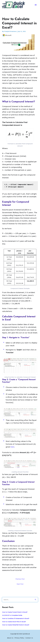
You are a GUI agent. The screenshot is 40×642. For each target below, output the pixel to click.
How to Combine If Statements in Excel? (15, 618)
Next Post (20, 584)
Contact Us (29, 638)
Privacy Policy (19, 638)
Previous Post (20, 579)
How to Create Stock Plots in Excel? (14, 621)
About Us (10, 638)
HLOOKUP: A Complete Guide (12, 615)
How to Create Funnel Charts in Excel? (14, 612)
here (12, 447)
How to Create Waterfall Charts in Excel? (15, 625)
